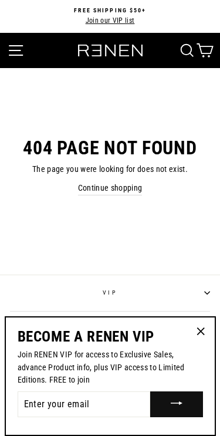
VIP (110, 292)
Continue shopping (110, 187)
